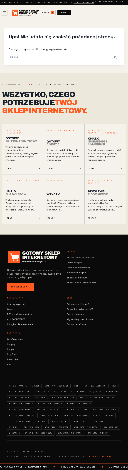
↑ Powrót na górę (100, 457)
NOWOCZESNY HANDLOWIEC (49, 410)
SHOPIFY (109, 415)
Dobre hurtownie (75, 314)
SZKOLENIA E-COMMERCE (57, 427)
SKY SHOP (42, 421)
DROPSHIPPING (42, 392)
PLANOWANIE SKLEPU (77, 410)
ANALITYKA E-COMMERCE (57, 386)
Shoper (11, 349)
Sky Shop (12, 354)
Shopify (11, 344)
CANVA (113, 386)
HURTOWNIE (40, 398)
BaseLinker (13, 359)
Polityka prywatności (38, 457)
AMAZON (35, 386)
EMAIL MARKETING (63, 392)
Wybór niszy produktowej (80, 319)
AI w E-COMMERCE (18, 386)
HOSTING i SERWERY (19, 398)
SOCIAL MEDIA (59, 421)
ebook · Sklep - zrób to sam (81, 282)
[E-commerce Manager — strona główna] (25, 12)
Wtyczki (11, 309)
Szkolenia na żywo (76, 272)
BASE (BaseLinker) (95, 386)
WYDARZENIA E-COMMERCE (70, 433)
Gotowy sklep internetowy (81, 257)
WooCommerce (15, 339)
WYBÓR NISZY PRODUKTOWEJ (38, 433)
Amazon (11, 364)
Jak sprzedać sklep (77, 324)
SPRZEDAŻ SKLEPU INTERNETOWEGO (88, 421)
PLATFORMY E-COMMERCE (104, 410)
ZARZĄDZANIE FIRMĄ (98, 433)
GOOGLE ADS (112, 392)
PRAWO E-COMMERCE (49, 415)
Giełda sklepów (75, 262)
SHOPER (96, 415)
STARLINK (14, 427)
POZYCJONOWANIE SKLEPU (21, 415)
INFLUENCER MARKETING (62, 398)
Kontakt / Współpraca (71, 457)
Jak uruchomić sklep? (78, 304)
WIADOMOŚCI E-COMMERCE (86, 427)
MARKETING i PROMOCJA (79, 404)
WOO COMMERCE (111, 427)
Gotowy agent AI (16, 304)
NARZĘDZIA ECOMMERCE (20, 410)
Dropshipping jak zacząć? (80, 309)
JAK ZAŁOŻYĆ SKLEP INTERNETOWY (97, 398)
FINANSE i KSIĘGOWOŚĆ (89, 392)
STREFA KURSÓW (31, 427)
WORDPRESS (14, 433)
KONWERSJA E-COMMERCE (21, 404)
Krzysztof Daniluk (84, 2)
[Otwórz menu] (4, 13)
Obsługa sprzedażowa (78, 267)
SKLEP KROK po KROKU (20, 421)
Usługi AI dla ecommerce (20, 324)
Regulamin (13, 457)
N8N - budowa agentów (19, 314)
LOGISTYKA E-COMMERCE (50, 404)
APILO (77, 386)
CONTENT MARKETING (19, 392)
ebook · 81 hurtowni (77, 277)
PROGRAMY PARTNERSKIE (75, 415)
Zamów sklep (21, 286)
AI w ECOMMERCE (16, 319)
